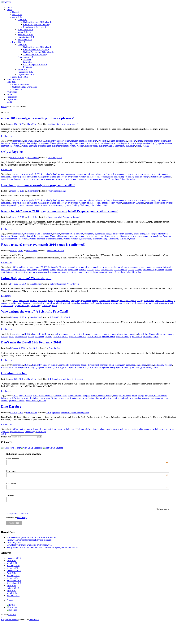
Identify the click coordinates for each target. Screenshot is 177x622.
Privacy (10, 600)
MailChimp (22, 517)
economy (132, 141)
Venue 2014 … (24, 32)
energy (157, 141)
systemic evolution (152, 429)
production (89, 398)
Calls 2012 (22, 44)
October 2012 (13, 588)
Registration (12, 97)
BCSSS (41, 141)
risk (97, 398)
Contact (15, 12)
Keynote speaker (18, 143)
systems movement (60, 146)
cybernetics (103, 141)
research (82, 143)
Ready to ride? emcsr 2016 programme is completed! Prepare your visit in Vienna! (59, 211)
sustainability (148, 143)
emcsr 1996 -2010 (20, 77)
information (166, 141)
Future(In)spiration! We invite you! (26, 278)
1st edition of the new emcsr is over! (62, 124)
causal (35, 395)
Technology (120, 146)
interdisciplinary (33, 398)
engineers (149, 395)
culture (94, 395)
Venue (9, 94)
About (9, 9)
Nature (53, 143)
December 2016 (14, 558)
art (25, 141)
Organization (12, 99)
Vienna (145, 146)
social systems (107, 143)
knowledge (32, 143)
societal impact (120, 143)
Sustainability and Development (75, 412)
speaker (138, 177)
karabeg (100, 429)
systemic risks (148, 398)
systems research (77, 146)
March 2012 (12, 593)
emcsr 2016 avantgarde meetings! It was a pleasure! (37, 118)
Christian (57, 395)
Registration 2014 (25, 34)
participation (72, 398)
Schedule (27, 59)
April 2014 (11, 573)
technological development (12, 400)
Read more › (6, 136)
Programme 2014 (25, 29)
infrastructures (18, 398)
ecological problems (122, 395)
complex (83, 141)
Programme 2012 (25, 57)
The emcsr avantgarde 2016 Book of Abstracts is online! (31, 537)
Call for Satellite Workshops (24, 87)
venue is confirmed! (55, 250)
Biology (60, 141)
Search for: (6, 437)
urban (138, 146)
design (112, 141)
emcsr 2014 (17, 17)
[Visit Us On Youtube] (52, 448)
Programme (12, 92)
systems (17, 146)
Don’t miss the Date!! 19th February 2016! (31, 342)
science (90, 143)
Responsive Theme (9, 619)
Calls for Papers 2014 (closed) (36, 24)
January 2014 (12, 578)
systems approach (29, 146)
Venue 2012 (23, 69)
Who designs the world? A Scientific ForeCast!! (34, 311)
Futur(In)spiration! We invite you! (64, 284)
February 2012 (13, 595)
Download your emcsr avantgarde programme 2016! (38, 185)
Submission (17, 89)
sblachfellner (31, 124)
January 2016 (12, 568)
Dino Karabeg (11, 406)
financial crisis (160, 395)
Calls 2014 (22, 19)
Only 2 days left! (12, 151)
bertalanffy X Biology (41, 334)
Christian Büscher (14, 373)
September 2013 (14, 583)
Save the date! (55, 348)
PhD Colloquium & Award (35, 64)
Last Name (87, 483)
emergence (148, 141)
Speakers (79, 379)
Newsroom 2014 (25, 39)
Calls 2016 (11, 82)
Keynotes (27, 62)
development (121, 141)
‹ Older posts (6, 434)
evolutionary (68, 429)
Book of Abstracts (14, 79)
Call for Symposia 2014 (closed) (37, 22)
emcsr (139, 141)
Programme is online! (57, 191)
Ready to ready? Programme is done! (64, 217)
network (62, 398)
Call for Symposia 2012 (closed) (37, 47)
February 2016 (13, 565)
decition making (105, 395)
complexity (92, 141)
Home (9, 7)
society (131, 143)
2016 (15, 267)
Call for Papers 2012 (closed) (36, 49)
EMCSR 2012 (18, 42)
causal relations (45, 395)
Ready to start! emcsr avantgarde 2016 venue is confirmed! (43, 244)
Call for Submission (20, 84)
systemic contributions (10, 179)
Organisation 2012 (26, 74)
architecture (18, 141)
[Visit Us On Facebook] (31, 448)
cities (65, 395)
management (43, 143)
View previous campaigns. (17, 513)
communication (71, 141)
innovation (5, 143)
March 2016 (12, 563)
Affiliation (10, 496)
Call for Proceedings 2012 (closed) (38, 52)
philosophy (62, 143)
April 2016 (11, 560)
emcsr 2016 (17, 14)
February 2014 (13, 575)
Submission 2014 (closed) (34, 27)
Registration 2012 (25, 72)
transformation (32, 400)
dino (54, 429)
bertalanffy (50, 141)
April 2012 (11, 590)
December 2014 (14, 570)
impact (82, 429)
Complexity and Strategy (63, 379)
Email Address (87, 459)
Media (9, 102)
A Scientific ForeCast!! (60, 317)
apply (21, 395)
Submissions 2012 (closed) (35, 54)
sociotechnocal (126, 398)
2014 (15, 300)
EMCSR (12, 614)
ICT (76, 429)
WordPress (34, 619)
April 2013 (11, 585)
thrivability (130, 146)
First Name (87, 471)
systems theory (91, 146)
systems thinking (106, 146)
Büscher (28, 395)
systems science (17, 431)
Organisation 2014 (26, 37)
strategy (138, 143)
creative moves (25, 429)
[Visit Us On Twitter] (11, 448)
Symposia (27, 67)
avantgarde (32, 141)
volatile (42, 400)
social (97, 143)
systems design (44, 146)
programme (73, 143)
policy (81, 398)
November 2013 (14, 580)
